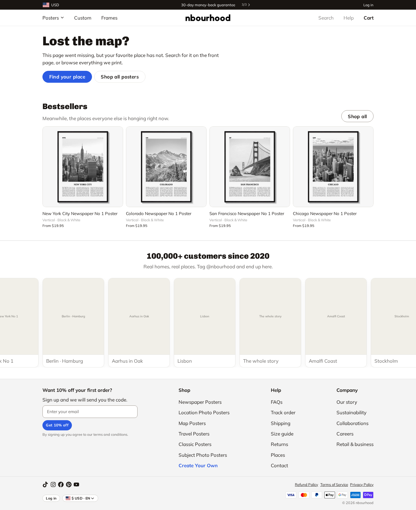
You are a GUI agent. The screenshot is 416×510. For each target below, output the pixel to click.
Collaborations (352, 423)
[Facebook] (61, 484)
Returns (279, 444)
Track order (283, 412)
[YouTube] (76, 484)
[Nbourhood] (207, 17)
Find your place (67, 77)
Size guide (282, 434)
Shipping (280, 423)
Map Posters (192, 423)
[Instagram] (53, 484)
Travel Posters (194, 434)
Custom (82, 18)
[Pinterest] (69, 484)
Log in (368, 5)
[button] (83, 199)
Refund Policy (306, 484)
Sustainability (351, 412)
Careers (344, 434)
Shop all (357, 116)
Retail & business (355, 444)
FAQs (276, 402)
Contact (279, 465)
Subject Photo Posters (203, 455)
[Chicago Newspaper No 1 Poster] (333, 166)
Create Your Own (198, 465)
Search (326, 18)
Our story (346, 402)
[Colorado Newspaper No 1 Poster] (166, 166)
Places (278, 455)
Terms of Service (334, 484)
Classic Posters (195, 444)
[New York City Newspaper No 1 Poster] (82, 166)
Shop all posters (120, 77)
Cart (369, 18)
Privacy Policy (362, 484)
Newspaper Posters (200, 402)
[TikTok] (45, 484)
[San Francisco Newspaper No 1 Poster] (249, 166)
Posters (50, 18)
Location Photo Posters (204, 412)
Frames (109, 18)
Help (349, 18)
